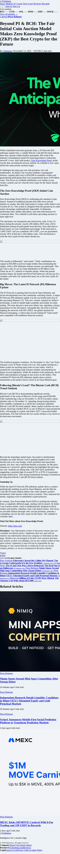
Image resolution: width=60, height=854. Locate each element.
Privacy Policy (23, 850)
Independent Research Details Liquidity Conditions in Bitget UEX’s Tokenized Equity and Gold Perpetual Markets (29, 700)
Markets (9, 4)
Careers (21, 845)
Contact (28, 845)
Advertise (14, 847)
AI (14, 4)
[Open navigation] (1, 6)
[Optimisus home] (5, 1)
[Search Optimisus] (4, 6)
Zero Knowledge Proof (41, 160)
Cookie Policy (36, 850)
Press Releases (6, 673)
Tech (25, 4)
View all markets (9, 14)
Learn (30, 4)
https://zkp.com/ (15, 526)
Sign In (9, 6)
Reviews (37, 4)
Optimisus (7, 51)
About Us (13, 845)
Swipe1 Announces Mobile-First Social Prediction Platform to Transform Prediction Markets (28, 721)
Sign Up (16, 6)
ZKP (2, 555)
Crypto (19, 4)
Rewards (46, 4)
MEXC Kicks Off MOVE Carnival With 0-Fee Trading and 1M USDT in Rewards (26, 824)
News (2, 4)
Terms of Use (11, 850)
